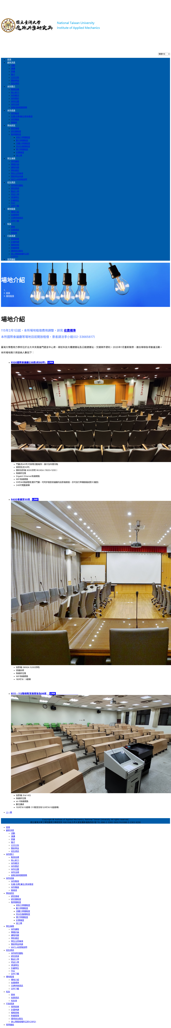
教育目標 (15, 89)
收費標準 (15, 215)
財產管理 (15, 248)
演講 (13, 68)
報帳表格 (15, 245)
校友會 (14, 233)
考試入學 (15, 194)
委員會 (14, 122)
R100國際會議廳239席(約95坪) (32, 362)
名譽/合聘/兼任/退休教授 (22, 116)
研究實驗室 (16, 131)
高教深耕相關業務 (19, 107)
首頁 (9, 59)
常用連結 (11, 259)
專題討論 (15, 164)
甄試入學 (15, 191)
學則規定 (15, 170)
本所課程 (15, 161)
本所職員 (15, 119)
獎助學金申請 (17, 176)
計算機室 (20, 152)
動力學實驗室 (22, 140)
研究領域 (15, 128)
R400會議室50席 (24, 499)
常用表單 (15, 239)
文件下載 (15, 206)
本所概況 (15, 95)
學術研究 (11, 125)
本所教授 (15, 113)
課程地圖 (15, 167)
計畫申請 (15, 242)
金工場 (19, 155)
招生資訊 (15, 83)
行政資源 (11, 236)
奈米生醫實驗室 (23, 146)
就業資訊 (15, 230)
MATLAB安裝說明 (19, 179)
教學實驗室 (16, 134)
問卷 (13, 227)
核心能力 (15, 92)
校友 (9, 224)
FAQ (13, 203)
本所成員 (11, 110)
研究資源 (15, 188)
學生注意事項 (17, 173)
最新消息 (11, 62)
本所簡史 (15, 98)
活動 (13, 65)
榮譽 (13, 71)
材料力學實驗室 (23, 137)
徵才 (13, 74)
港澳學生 (15, 197)
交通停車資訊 (17, 218)
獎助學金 (15, 80)
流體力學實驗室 (23, 143)
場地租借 (11, 209)
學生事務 (11, 158)
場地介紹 (15, 212)
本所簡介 (11, 86)
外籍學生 (15, 200)
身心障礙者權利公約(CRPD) (23, 1021)
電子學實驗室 (22, 149)
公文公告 (15, 77)
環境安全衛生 (17, 251)
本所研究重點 (17, 185)
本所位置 (15, 101)
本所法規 (15, 104)
